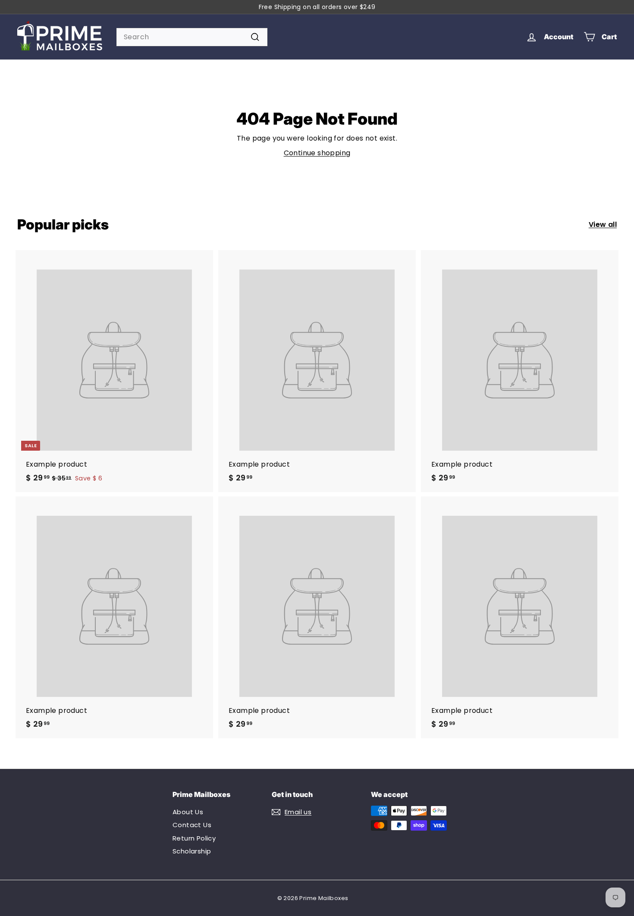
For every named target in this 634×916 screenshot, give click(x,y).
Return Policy (194, 838)
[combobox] (191, 37)
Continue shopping (317, 153)
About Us (188, 811)
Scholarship (192, 851)
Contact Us (192, 824)
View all (603, 224)
